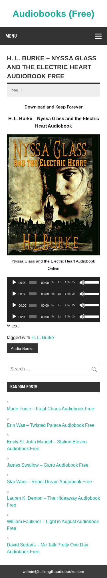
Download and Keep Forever (54, 107)
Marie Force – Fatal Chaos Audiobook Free (50, 408)
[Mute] (82, 282)
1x (59, 282)
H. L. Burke (42, 337)
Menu (11, 36)
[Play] (14, 282)
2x (73, 282)
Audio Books (22, 348)
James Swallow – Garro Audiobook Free (47, 465)
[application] (53, 282)
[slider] (91, 282)
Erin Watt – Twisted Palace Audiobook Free (50, 425)
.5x (52, 282)
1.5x (67, 282)
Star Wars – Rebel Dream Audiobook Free (49, 481)
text (15, 325)
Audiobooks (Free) (53, 14)
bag (14, 90)
